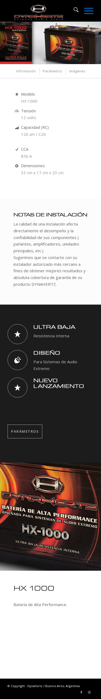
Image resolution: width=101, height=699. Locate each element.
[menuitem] (73, 11)
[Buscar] (73, 11)
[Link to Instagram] (89, 692)
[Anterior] (4, 42)
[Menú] (86, 11)
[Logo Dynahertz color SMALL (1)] (42, 11)
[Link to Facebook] (81, 692)
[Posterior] (96, 42)
